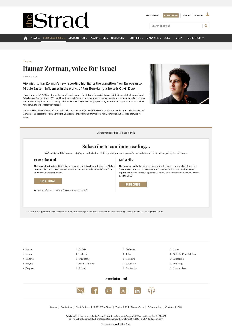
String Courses (87, 263)
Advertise (131, 263)
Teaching (178, 263)
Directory (84, 258)
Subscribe (171, 15)
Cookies (169, 307)
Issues (176, 249)
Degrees (30, 268)
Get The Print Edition (184, 253)
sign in (131, 132)
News (28, 253)
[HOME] (25, 38)
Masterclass (179, 268)
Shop (186, 15)
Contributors (82, 307)
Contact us (131, 268)
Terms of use (137, 307)
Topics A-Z (121, 307)
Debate (29, 258)
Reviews (130, 258)
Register (152, 15)
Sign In (199, 15)
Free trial (47, 181)
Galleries (130, 249)
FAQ (180, 307)
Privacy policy (154, 307)
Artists (82, 249)
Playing (27, 60)
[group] (194, 38)
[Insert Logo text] (56, 26)
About (82, 268)
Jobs (128, 253)
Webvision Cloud (123, 324)
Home (28, 249)
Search (205, 25)
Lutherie (83, 253)
